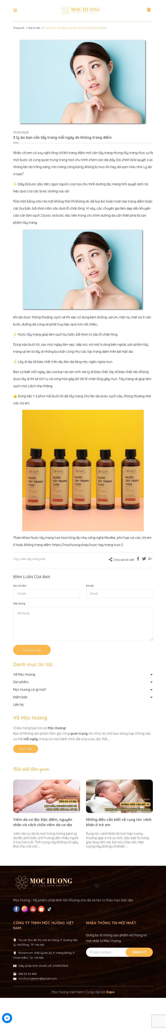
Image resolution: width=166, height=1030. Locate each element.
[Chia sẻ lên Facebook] (138, 559)
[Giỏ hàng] (149, 10)
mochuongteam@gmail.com (37, 978)
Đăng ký (139, 952)
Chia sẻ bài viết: (124, 560)
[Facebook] (17, 909)
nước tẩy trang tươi (32, 559)
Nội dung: (19, 603)
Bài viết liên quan (31, 769)
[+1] (150, 559)
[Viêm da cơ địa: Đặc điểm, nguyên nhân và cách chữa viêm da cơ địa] (46, 796)
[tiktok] (50, 909)
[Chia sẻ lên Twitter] (144, 559)
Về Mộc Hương (30, 718)
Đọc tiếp (25, 749)
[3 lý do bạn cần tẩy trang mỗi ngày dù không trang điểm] (83, 82)
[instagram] (25, 909)
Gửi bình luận (31, 650)
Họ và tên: (20, 585)
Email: (90, 585)
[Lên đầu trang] (159, 1018)
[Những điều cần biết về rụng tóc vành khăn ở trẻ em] (119, 796)
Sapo (110, 992)
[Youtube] (33, 909)
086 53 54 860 (27, 974)
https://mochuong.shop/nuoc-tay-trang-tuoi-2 (87, 545)
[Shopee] (42, 909)
